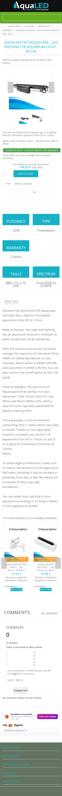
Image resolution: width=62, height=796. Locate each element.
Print (7, 183)
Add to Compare (23, 183)
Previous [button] (10, 87)
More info (11, 301)
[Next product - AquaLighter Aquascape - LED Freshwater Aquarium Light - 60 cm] (58, 33)
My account (10, 756)
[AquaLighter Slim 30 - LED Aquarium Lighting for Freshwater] (46, 543)
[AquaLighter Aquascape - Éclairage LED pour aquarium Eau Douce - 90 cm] (24, 118)
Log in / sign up (15, 679)
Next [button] (51, 87)
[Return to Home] (3, 26)
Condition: (41, 60)
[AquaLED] (31, 6)
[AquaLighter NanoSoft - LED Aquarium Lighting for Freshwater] (16, 543)
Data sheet (12, 303)
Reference (7, 60)
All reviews (49, 613)
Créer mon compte (47, 716)
